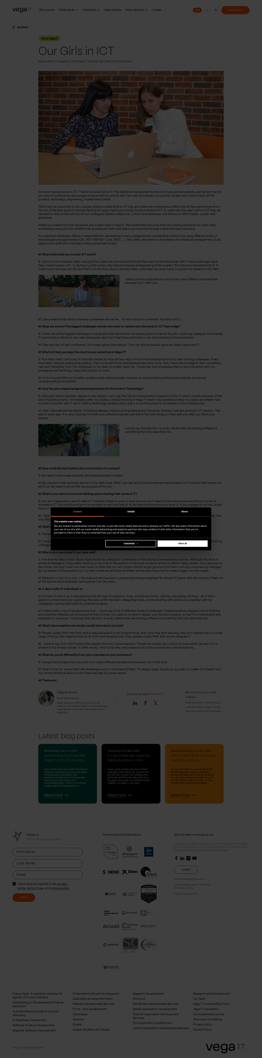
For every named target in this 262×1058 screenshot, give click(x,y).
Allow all (182, 544)
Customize (129, 544)
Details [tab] (131, 512)
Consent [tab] (77, 512)
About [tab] (184, 512)
